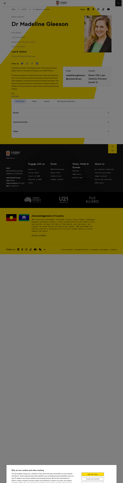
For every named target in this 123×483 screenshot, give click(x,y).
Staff (24, 9)
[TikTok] (103, 9)
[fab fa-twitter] (22, 63)
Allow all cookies (93, 474)
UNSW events (77, 174)
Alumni (30, 183)
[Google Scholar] (32, 63)
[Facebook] (93, 9)
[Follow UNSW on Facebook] (22, 249)
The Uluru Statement (39, 235)
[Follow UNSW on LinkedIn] (18, 249)
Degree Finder (55, 173)
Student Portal (55, 176)
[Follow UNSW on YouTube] (35, 249)
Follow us (10, 249)
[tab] (20, 101)
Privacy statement (67, 249)
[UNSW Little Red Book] (44, 249)
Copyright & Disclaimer (81, 249)
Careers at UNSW (34, 176)
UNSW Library (99, 183)
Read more (15, 96)
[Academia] (27, 63)
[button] (112, 148)
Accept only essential (92, 479)
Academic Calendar (57, 179)
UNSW (13, 9)
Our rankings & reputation (104, 169)
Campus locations (101, 176)
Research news (78, 178)
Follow (82, 9)
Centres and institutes (103, 179)
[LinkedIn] (88, 9)
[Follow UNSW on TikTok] (30, 249)
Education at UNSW (34, 179)
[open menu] (5, 3)
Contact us (32, 169)
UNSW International (57, 169)
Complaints (113, 249)
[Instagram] (98, 9)
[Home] (61, 3)
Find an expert (33, 173)
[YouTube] (108, 9)
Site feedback (104, 249)
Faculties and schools (103, 173)
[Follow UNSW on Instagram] (26, 249)
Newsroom (76, 171)
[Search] (118, 3)
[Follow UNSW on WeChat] (40, 249)
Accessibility (94, 249)
